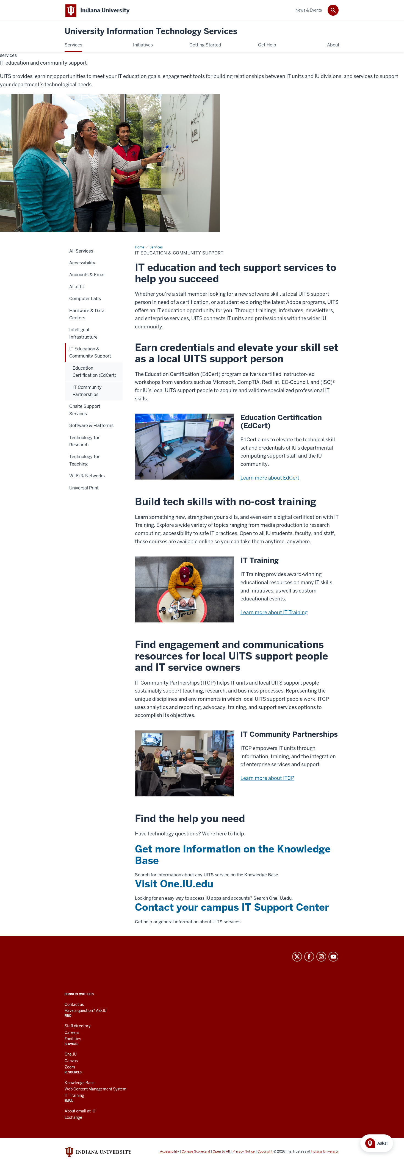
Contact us (74, 1004)
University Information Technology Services (151, 31)
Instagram (321, 957)
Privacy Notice (244, 1151)
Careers (72, 1032)
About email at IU (80, 1111)
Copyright (265, 1151)
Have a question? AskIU (86, 1010)
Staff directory (77, 1025)
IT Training (74, 1095)
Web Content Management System (95, 1089)
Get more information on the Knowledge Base (233, 855)
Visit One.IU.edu (174, 883)
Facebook (309, 957)
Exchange (73, 1117)
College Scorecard (196, 1151)
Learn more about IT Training (274, 612)
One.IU (71, 1054)
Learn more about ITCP (267, 778)
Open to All (221, 1151)
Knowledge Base (80, 1082)
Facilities (73, 1038)
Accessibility (169, 1151)
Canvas (71, 1060)
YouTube (333, 957)
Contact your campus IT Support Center (232, 907)
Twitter (297, 957)
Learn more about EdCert (269, 478)
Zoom (70, 1067)
